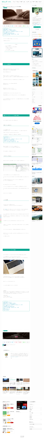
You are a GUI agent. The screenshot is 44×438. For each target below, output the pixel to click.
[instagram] (37, 29)
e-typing (6, 209)
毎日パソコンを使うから (9, 47)
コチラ (9, 296)
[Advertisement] (16, 57)
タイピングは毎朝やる (8, 45)
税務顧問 (31, 409)
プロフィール (33, 91)
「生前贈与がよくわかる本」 (37, 23)
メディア (33, 98)
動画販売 (31, 417)
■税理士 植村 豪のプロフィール (7, 302)
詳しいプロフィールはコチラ (14, 356)
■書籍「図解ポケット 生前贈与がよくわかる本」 (10, 29)
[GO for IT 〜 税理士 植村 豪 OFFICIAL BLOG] (6, 2)
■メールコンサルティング (7, 309)
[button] (4, 26)
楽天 (11, 422)
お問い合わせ (33, 102)
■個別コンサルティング (6, 308)
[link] (11, 358)
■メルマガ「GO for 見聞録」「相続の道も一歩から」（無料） (11, 34)
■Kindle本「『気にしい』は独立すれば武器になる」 (10, 30)
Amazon (8, 415)
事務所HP (33, 99)
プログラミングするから (9, 48)
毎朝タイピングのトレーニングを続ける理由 (11, 46)
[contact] (38, 29)
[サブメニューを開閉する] (41, 92)
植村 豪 (6, 357)
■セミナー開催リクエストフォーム (8, 32)
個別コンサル (33, 92)
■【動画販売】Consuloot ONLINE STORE (9, 33)
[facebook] (20, 436)
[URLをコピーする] (28, 26)
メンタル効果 (8, 49)
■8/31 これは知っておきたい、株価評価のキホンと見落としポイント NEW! (13, 31)
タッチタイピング (5, 330)
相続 (32, 95)
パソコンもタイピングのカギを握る (10, 50)
